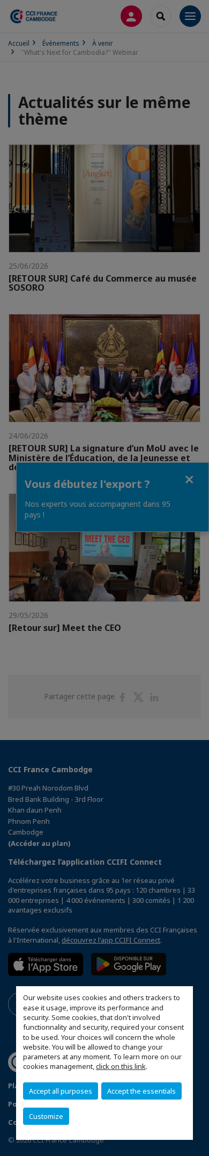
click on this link (121, 1066)
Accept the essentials (141, 1091)
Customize (46, 1116)
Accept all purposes (60, 1091)
